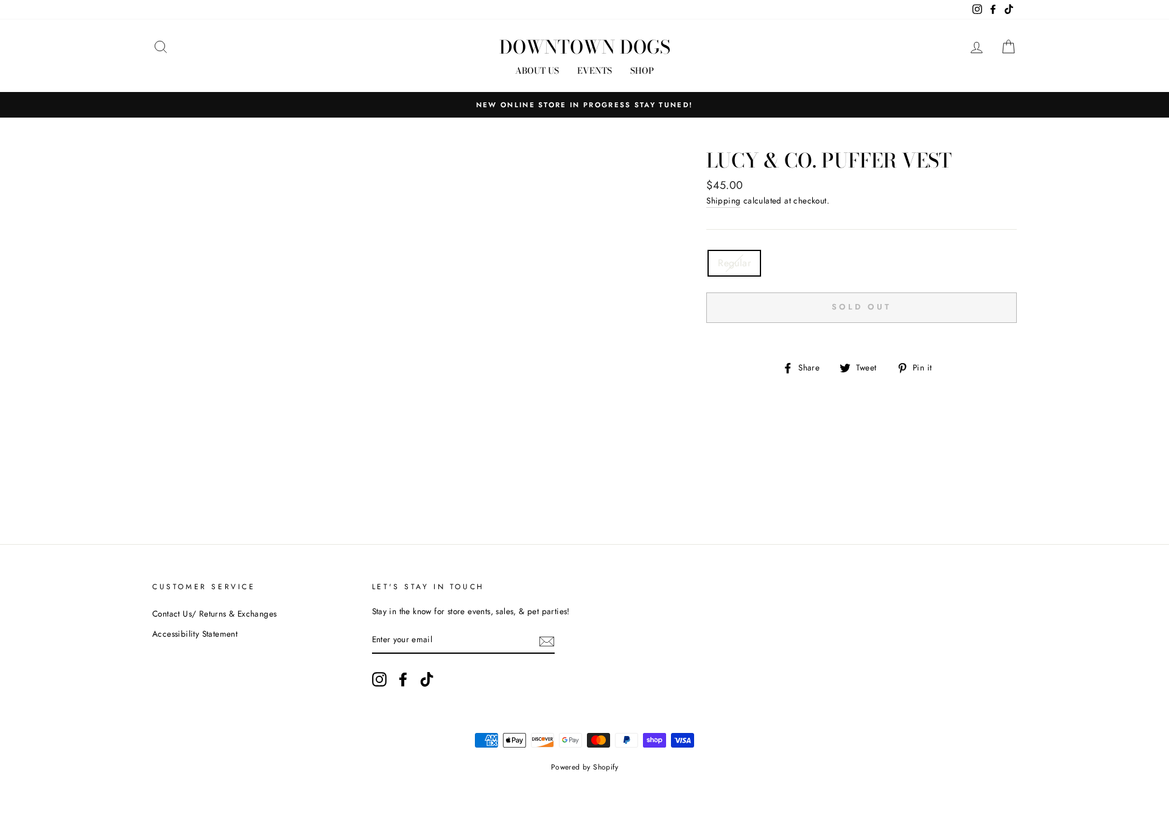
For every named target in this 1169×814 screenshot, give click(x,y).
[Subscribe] (547, 640)
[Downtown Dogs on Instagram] (379, 679)
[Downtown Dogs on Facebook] (403, 679)
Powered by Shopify (584, 767)
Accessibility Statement (194, 634)
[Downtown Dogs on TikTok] (427, 679)
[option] (584, 104)
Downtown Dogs (584, 47)
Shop (642, 70)
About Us (537, 70)
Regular (734, 263)
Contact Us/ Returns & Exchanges (214, 613)
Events (594, 70)
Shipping (723, 200)
